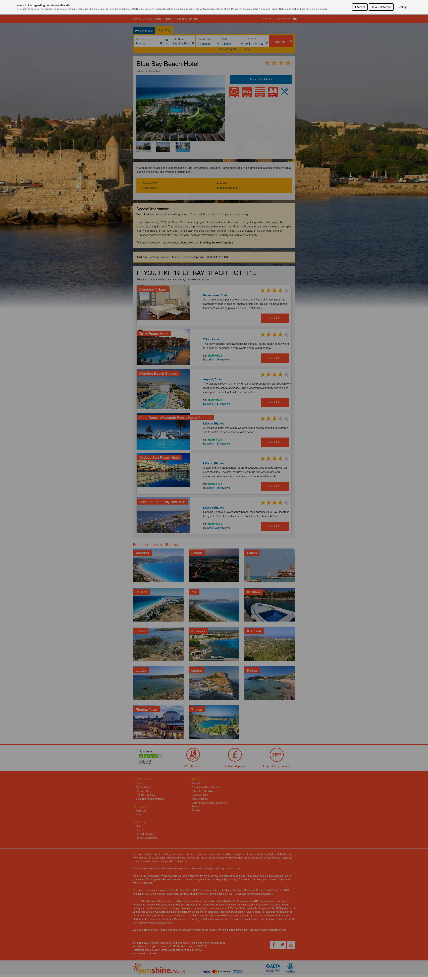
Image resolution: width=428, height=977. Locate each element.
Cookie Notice (258, 9)
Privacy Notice (278, 9)
